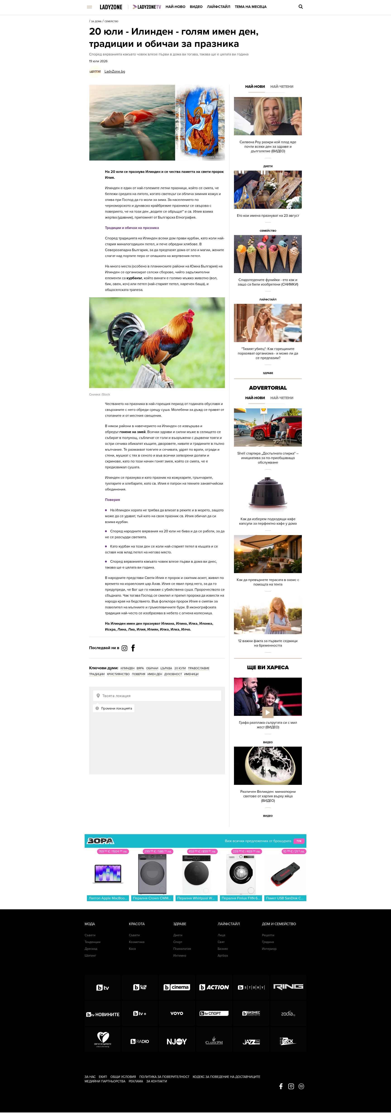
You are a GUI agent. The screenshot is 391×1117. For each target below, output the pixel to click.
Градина (268, 942)
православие (198, 668)
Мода (90, 924)
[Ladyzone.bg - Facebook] (133, 658)
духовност (173, 674)
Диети (268, 166)
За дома (96, 21)
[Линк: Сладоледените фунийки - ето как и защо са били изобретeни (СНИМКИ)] (268, 269)
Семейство (111, 21)
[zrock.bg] (288, 1039)
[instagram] (291, 1087)
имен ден (155, 674)
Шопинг (90, 955)
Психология (182, 949)
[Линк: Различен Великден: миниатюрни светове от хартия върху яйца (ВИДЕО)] (268, 783)
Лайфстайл (218, 7)
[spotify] (301, 1087)
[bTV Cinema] (177, 987)
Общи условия (123, 1077)
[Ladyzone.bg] (116, 7)
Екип (103, 1077)
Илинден (127, 668)
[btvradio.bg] (140, 1039)
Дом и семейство (279, 924)
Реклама (136, 1081)
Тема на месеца (251, 7)
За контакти (156, 1081)
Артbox (223, 955)
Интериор (269, 949)
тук (299, 841)
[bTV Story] (251, 987)
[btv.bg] (103, 987)
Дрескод (91, 949)
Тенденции (92, 942)
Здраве (268, 373)
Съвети (90, 935)
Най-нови (255, 86)
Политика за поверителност (164, 1077)
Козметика (136, 942)
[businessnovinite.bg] (251, 1013)
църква (166, 668)
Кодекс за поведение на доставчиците (226, 1077)
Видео (196, 7)
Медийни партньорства (105, 1081)
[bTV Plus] (140, 1013)
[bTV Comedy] (140, 987)
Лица (221, 935)
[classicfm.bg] (214, 1039)
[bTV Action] (214, 987)
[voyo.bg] (177, 1013)
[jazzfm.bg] (251, 1039)
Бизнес (223, 949)
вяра (140, 668)
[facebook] (281, 1087)
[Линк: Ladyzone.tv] (147, 7)
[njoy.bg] (177, 1039)
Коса (132, 949)
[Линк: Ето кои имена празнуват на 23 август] (268, 203)
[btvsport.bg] (214, 1013)
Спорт (177, 942)
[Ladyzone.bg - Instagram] (125, 648)
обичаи (152, 668)
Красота (137, 924)
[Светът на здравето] (103, 1039)
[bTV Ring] (288, 987)
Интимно (179, 955)
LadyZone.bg (115, 71)
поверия (138, 674)
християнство (118, 674)
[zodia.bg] (288, 1013)
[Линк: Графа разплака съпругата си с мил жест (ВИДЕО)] (268, 712)
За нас (90, 1077)
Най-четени (281, 86)
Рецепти (268, 935)
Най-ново (175, 7)
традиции (97, 674)
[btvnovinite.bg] (103, 1013)
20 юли (180, 668)
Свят (221, 942)
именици (191, 674)
